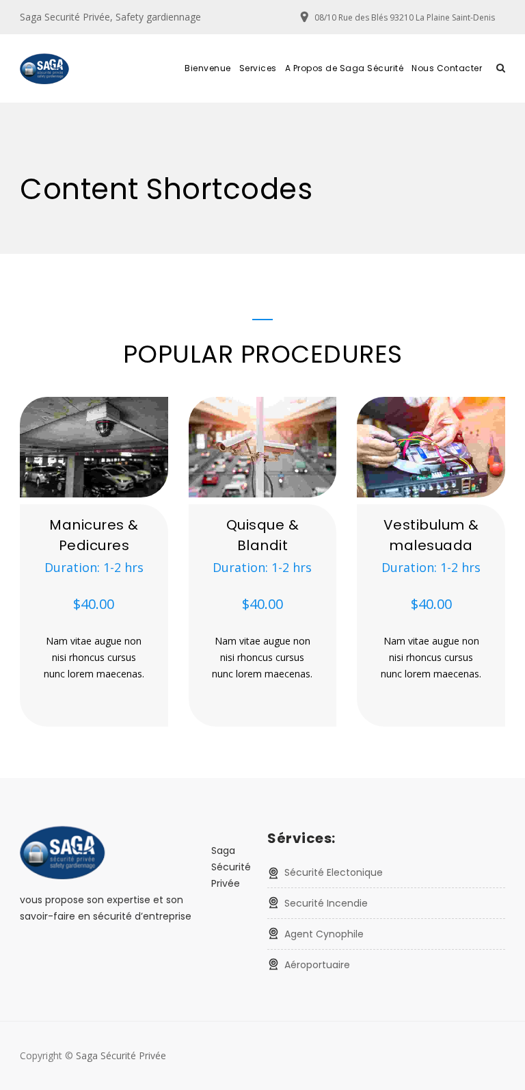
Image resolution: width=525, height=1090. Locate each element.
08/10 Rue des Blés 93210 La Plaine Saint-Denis (404, 17)
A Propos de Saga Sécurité (344, 68)
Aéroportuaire (317, 965)
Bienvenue (208, 68)
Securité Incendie (326, 903)
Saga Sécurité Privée (121, 1055)
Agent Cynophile (324, 934)
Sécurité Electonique (333, 872)
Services (258, 68)
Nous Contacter (447, 68)
